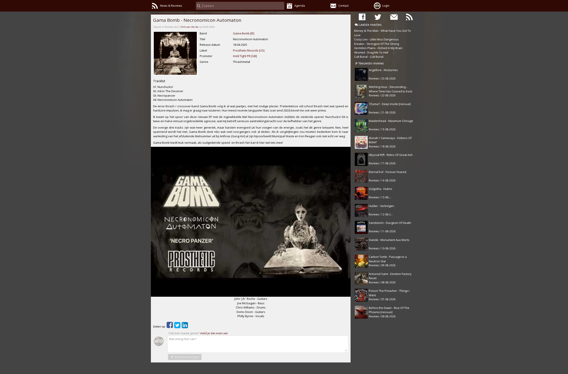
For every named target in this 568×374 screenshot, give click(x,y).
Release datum (210, 45)
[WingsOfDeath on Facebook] (362, 16)
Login (385, 6)
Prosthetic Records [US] (248, 50)
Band (203, 33)
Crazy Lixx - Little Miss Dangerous (376, 39)
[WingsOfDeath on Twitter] (378, 16)
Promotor (206, 56)
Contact (343, 6)
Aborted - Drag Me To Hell (371, 52)
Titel (202, 39)
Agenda (299, 6)
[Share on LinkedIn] (185, 326)
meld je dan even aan (214, 333)
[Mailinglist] (393, 16)
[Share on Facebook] (170, 326)
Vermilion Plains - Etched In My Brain (378, 48)
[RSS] (409, 16)
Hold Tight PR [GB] (245, 56)
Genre (204, 62)
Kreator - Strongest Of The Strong (376, 44)
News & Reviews (171, 6)
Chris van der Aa (189, 26)
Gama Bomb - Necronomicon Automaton (197, 20)
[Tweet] (177, 326)
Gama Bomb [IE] (243, 33)
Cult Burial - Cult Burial (368, 57)
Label (203, 50)
